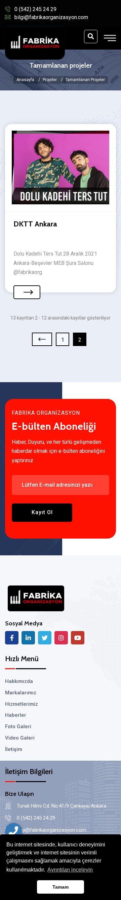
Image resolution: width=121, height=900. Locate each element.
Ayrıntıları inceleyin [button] (70, 870)
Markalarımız (20, 693)
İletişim (13, 749)
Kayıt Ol (42, 512)
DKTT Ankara (35, 223)
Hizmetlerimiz (21, 704)
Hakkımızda (19, 681)
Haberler (15, 715)
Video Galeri (20, 738)
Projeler (50, 79)
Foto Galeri (18, 726)
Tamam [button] (60, 887)
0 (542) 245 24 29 (35, 9)
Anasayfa (25, 79)
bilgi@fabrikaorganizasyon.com (51, 17)
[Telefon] (13, 831)
